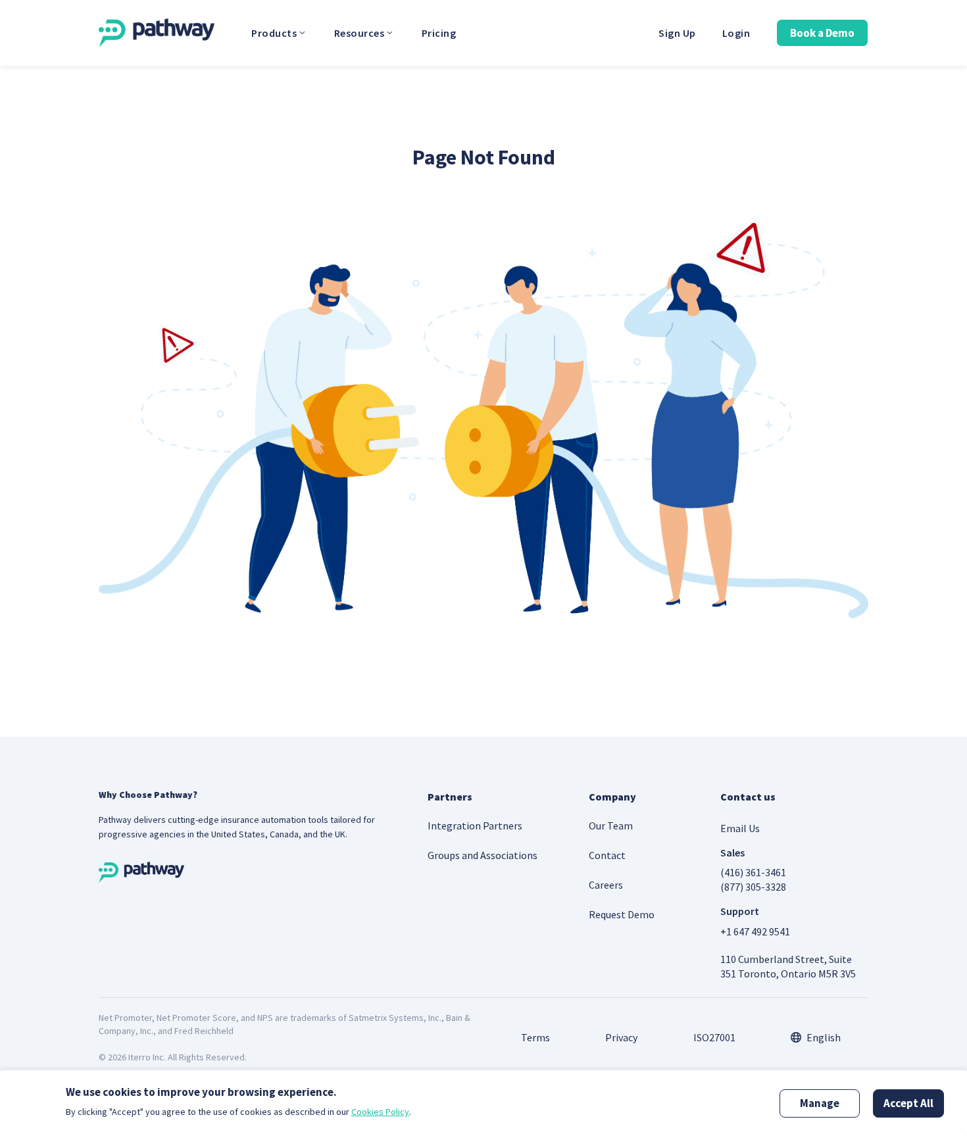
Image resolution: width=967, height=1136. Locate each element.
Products (274, 32)
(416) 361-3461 (753, 872)
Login (736, 32)
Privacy (621, 1037)
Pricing (439, 32)
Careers (606, 884)
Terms (535, 1037)
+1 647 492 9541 (755, 931)
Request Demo (622, 914)
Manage (819, 1103)
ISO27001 (714, 1037)
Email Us (740, 828)
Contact (607, 855)
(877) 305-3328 (753, 886)
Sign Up (677, 32)
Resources (359, 32)
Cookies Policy (380, 1112)
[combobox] (816, 1037)
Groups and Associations (482, 855)
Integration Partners (475, 825)
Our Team (611, 825)
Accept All (908, 1103)
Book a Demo (822, 33)
